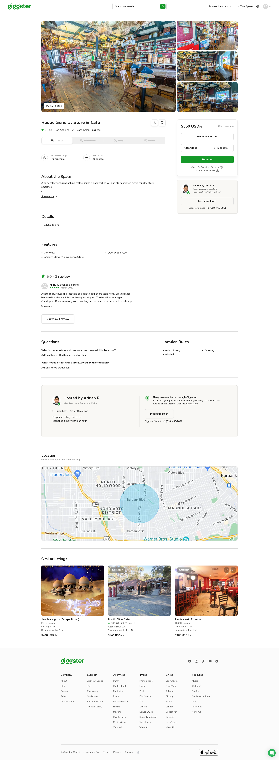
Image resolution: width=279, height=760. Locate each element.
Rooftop (196, 691)
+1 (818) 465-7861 (216, 207)
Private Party (119, 717)
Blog (63, 686)
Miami (169, 701)
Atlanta (170, 691)
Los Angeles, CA (64, 130)
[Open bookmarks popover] (162, 122)
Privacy (117, 752)
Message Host (207, 201)
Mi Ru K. (54, 284)
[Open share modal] (93, 570)
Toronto (170, 717)
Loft (194, 701)
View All (117, 727)
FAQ (89, 686)
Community (92, 691)
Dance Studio (146, 711)
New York (171, 686)
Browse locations (218, 6)
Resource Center (95, 701)
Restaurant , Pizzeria (188, 619)
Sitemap (128, 752)
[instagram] (196, 661)
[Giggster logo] (72, 661)
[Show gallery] (108, 66)
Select (64, 696)
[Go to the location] (72, 591)
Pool (142, 691)
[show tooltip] (221, 167)
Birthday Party (120, 701)
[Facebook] (189, 661)
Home (142, 686)
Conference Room (201, 696)
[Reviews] (216, 661)
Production (118, 691)
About (64, 680)
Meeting (117, 711)
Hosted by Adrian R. (204, 185)
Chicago (170, 696)
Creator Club (67, 701)
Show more (47, 196)
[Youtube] (210, 661)
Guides (64, 691)
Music (195, 680)
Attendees (190, 148)
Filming (116, 706)
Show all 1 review (58, 319)
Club (142, 701)
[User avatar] (265, 6)
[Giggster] (19, 6)
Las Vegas (171, 722)
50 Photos (56, 105)
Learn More (192, 403)
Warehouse (145, 722)
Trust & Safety (94, 706)
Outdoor (196, 686)
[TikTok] (203, 661)
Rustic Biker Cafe (119, 619)
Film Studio (145, 696)
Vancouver (171, 711)
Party (116, 680)
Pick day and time (207, 136)
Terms (106, 752)
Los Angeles (172, 680)
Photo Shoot (119, 686)
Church (143, 706)
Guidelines (92, 696)
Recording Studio (148, 717)
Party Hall (197, 706)
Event (116, 696)
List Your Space (244, 6)
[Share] (154, 122)
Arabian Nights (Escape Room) (60, 619)
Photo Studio (146, 680)
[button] (272, 753)
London (169, 706)
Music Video (119, 722)
